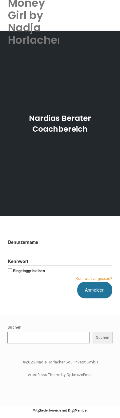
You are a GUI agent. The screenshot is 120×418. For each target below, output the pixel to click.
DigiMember (78, 410)
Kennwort (18, 261)
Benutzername (23, 242)
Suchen (14, 327)
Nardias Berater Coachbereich (60, 123)
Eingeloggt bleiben (29, 270)
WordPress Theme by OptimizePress (60, 374)
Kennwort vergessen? (94, 278)
